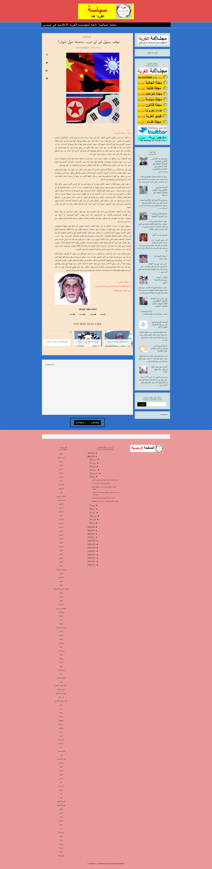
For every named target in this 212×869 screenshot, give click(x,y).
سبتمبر (94, 470)
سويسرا (61, 736)
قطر (61, 782)
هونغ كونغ (61, 855)
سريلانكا (61, 724)
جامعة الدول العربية (61, 685)
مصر (61, 828)
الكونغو (61, 558)
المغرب (61, 573)
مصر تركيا (61, 832)
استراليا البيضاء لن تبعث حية (160, 257)
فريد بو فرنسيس (61, 759)
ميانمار (61, 836)
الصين (61, 539)
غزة (61, 747)
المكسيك (61, 577)
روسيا (61, 712)
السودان (61, 527)
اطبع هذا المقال (152, 53)
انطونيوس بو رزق (61, 608)
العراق (61, 542)
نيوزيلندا (61, 848)
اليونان (61, 600)
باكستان (61, 631)
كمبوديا (61, 790)
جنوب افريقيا (61, 689)
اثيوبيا (61, 454)
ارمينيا (61, 461)
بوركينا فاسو (61, 651)
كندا (61, 793)
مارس (94, 516)
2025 (92, 456)
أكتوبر (93, 466)
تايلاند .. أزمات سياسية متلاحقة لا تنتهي (160, 279)
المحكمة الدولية (61, 569)
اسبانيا (61, 469)
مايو (93, 509)
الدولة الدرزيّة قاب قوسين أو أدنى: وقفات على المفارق (158, 348)
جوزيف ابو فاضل (61, 693)
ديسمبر (94, 459)
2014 (93, 561)
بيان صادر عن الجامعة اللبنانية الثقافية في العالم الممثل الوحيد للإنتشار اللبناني (159, 302)
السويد (61, 531)
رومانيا (61, 716)
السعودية (61, 523)
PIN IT (71, 314)
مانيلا (61, 824)
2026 (92, 453)
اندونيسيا (61, 604)
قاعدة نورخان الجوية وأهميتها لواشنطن (103, 498)
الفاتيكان (61, 546)
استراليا (61, 473)
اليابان (61, 593)
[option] (118, 340)
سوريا (61, 732)
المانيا (61, 566)
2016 (93, 555)
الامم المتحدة (61, 500)
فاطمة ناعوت (61, 751)
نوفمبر (94, 463)
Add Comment (82, 48)
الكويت (61, 562)
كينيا (61, 809)
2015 (93, 558)
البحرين (61, 504)
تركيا (61, 674)
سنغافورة (61, 728)
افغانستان (61, 484)
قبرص (61, 778)
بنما (61, 647)
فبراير (94, 519)
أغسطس (95, 473)
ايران (61, 620)
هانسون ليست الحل (159, 234)
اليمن (61, 596)
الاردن (61, 492)
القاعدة (61, 554)
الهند (61, 585)
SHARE (102, 314)
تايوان (61, 666)
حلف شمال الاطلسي (61, 701)
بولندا (61, 654)
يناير (93, 523)
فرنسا (61, 755)
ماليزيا (61, 821)
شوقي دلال (61, 739)
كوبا (61, 797)
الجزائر (61, 515)
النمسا (61, 581)
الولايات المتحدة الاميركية (61, 589)
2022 (92, 534)
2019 (93, 544)
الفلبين (61, 550)
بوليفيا (61, 658)
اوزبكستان (61, 612)
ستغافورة (61, 720)
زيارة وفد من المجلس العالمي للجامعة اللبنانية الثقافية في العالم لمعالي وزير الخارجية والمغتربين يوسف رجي (159, 164)
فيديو (61, 774)
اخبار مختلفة (61, 457)
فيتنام (61, 770)
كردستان (61, 786)
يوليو (93, 477)
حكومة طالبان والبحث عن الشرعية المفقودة (159, 214)
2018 (93, 548)
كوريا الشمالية (61, 805)
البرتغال (61, 511)
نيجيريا (61, 844)
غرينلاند (61, 743)
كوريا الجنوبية (87, 37)
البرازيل (61, 508)
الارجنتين (61, 488)
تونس (61, 681)
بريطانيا (61, 635)
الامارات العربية (61, 496)
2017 (93, 551)
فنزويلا (61, 766)
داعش (61, 705)
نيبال (61, 840)
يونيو (93, 505)
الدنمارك (61, 519)
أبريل (93, 512)
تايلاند (61, 662)
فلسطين (61, 763)
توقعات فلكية (61, 678)
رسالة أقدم (95, 423)
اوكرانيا (61, 616)
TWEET (92, 314)
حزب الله (61, 697)
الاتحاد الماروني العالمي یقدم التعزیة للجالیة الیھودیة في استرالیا (159, 191)
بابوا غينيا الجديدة (61, 627)
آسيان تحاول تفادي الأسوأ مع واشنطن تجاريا (105, 480)
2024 (92, 527)
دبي (61, 709)
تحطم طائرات (61, 670)
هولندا (61, 851)
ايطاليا (61, 624)
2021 (92, 537)
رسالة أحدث (79, 423)
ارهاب (61, 465)
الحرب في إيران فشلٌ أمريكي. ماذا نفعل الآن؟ (159, 369)
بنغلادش (61, 643)
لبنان (61, 813)
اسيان (61, 481)
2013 (93, 565)
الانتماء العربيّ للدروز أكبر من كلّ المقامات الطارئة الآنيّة (159, 324)
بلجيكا (61, 639)
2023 (92, 530)
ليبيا (61, 817)
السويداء (61, 535)
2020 (93, 541)
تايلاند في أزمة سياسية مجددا (101, 483)
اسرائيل (61, 477)
